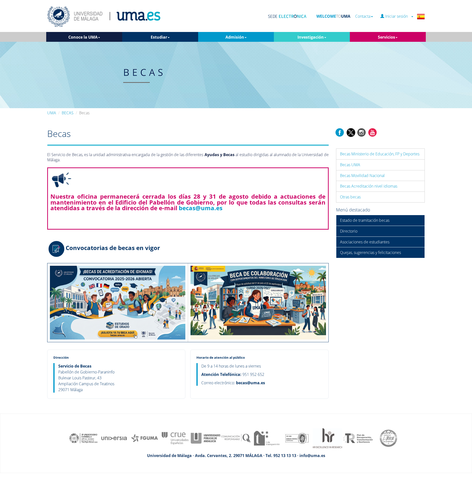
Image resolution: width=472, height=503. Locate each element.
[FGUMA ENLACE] (144, 438)
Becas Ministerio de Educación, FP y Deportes (379, 154)
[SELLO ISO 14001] (297, 438)
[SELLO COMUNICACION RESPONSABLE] (236, 438)
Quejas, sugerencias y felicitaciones (370, 252)
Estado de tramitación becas (364, 220)
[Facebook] (340, 132)
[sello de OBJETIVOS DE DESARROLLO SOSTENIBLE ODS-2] (83, 438)
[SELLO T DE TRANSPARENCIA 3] (266, 438)
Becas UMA (350, 164)
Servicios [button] (386, 37)
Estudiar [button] (159, 37)
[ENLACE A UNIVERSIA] (114, 438)
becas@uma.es (200, 208)
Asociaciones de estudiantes (364, 242)
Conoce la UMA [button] (83, 37)
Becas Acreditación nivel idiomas (368, 186)
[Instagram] (362, 132)
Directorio (348, 231)
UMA (51, 113)
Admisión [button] (234, 37)
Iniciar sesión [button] (397, 16)
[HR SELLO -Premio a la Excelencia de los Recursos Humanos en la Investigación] (327, 438)
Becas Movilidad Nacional (362, 175)
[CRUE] (175, 438)
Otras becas (350, 197)
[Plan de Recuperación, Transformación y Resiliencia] (358, 438)
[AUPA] (205, 438)
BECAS (68, 113)
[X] (351, 132)
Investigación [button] (310, 37)
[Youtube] (372, 132)
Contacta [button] (362, 16)
